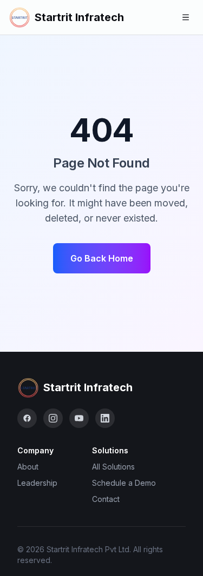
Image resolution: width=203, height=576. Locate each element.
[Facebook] (27, 418)
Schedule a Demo (124, 482)
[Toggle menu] (185, 17)
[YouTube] (79, 418)
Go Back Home (101, 258)
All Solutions (113, 466)
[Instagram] (53, 418)
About (27, 466)
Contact (106, 499)
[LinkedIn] (105, 418)
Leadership (37, 482)
